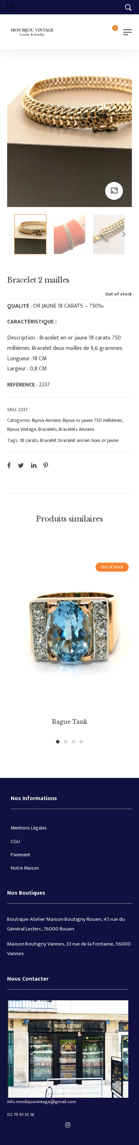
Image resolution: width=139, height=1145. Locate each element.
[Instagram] (67, 1125)
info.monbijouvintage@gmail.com (41, 1102)
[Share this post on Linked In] (33, 465)
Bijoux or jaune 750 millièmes (92, 420)
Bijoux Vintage (21, 429)
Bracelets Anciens (76, 429)
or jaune (110, 440)
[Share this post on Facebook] (9, 465)
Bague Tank (69, 721)
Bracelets (47, 429)
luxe (96, 440)
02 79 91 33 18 (20, 1114)
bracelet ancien (74, 440)
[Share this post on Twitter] (21, 465)
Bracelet (48, 440)
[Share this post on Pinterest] (45, 465)
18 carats (29, 440)
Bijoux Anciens (46, 420)
